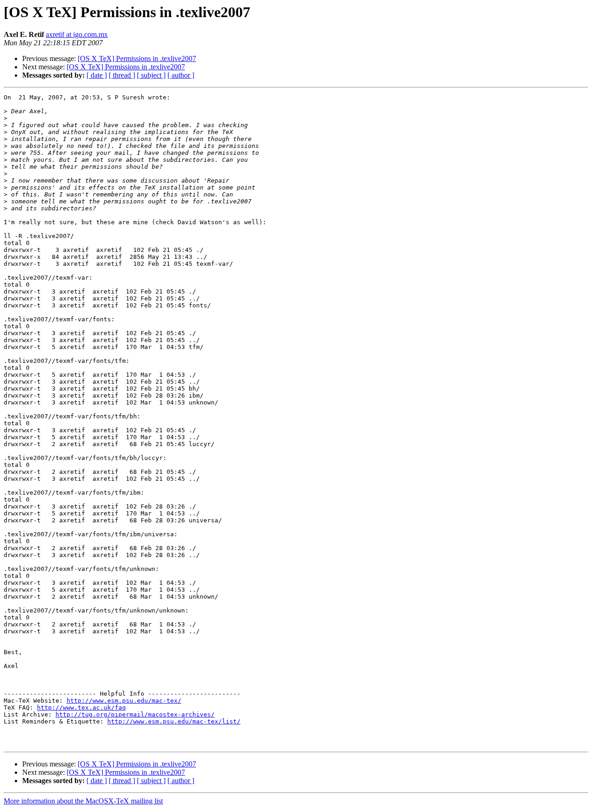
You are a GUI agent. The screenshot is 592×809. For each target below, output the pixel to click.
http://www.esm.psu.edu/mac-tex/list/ (173, 721)
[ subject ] (151, 75)
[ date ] (96, 75)
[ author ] (180, 75)
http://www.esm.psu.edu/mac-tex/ (124, 700)
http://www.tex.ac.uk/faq (81, 707)
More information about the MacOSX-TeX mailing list (83, 801)
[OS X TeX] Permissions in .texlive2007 (137, 58)
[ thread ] (122, 75)
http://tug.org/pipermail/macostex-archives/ (135, 714)
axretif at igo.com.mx (77, 34)
